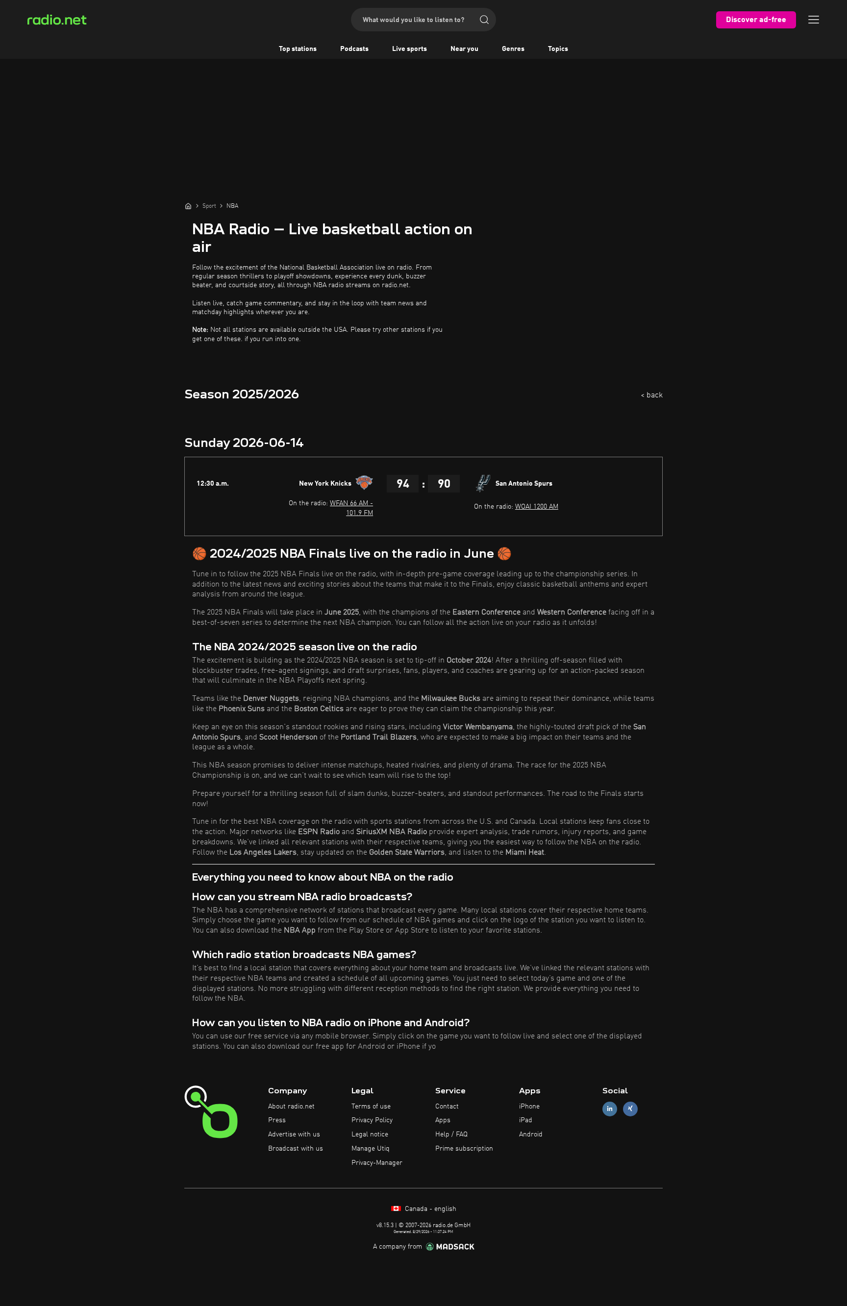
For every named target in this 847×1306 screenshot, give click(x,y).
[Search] (484, 19)
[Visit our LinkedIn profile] (610, 1109)
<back (652, 395)
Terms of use (371, 1106)
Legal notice (369, 1134)
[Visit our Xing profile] (630, 1109)
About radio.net (291, 1106)
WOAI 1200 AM (536, 506)
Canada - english (429, 1209)
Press (277, 1120)
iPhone (529, 1106)
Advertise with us (294, 1134)
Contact (447, 1106)
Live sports (409, 49)
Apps (442, 1120)
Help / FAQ (451, 1134)
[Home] (188, 206)
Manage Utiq (370, 1148)
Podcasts (354, 49)
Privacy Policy (372, 1120)
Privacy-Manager (376, 1162)
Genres (513, 49)
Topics (558, 49)
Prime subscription (464, 1148)
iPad (525, 1120)
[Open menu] (814, 19)
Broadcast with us (295, 1148)
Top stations (298, 49)
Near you (464, 49)
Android (531, 1134)
